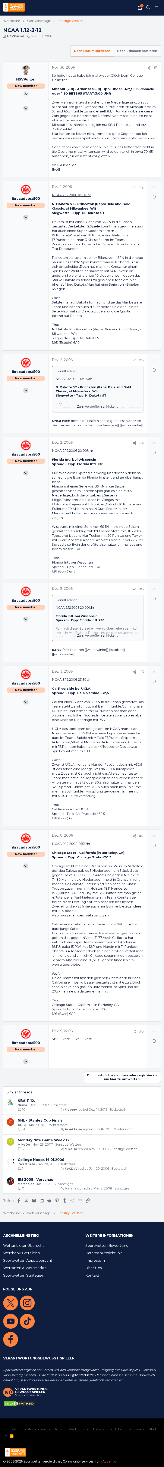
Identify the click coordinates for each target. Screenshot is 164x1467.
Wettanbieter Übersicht (23, 1246)
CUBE (22, 1125)
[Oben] (6, 1436)
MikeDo (24, 1144)
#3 (141, 360)
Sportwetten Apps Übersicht (27, 1260)
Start (152, 1429)
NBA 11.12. (26, 1101)
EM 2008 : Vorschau (35, 1180)
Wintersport (58, 1125)
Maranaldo (26, 1184)
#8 (141, 1031)
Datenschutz (102, 1429)
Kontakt (92, 1275)
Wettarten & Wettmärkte (25, 1268)
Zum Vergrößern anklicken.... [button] (98, 406)
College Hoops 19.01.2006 (41, 1160)
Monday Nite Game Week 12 (43, 1140)
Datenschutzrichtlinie (104, 1253)
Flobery (71, 1109)
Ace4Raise (73, 1129)
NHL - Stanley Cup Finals (40, 1120)
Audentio (109, 1461)
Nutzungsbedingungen (72, 1429)
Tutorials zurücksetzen (36, 1429)
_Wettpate (26, 1164)
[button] (156, 7)
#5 (141, 589)
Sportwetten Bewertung (107, 1246)
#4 (141, 443)
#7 (141, 836)
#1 (155, 68)
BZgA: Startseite (81, 1375)
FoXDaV (71, 1168)
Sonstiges (65, 1184)
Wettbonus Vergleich (21, 1253)
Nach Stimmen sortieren (137, 51)
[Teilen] (149, 68)
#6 (141, 672)
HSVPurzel (15, 36)
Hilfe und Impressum (130, 1429)
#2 (141, 187)
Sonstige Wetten (68, 1144)
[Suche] (148, 7)
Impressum (95, 1260)
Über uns (93, 1268)
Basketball (59, 1105)
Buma (22, 1105)
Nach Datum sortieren (92, 51)
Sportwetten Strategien (23, 1275)
